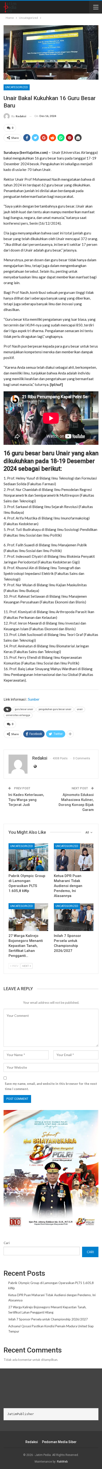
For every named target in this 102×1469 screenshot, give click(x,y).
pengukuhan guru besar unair (55, 709)
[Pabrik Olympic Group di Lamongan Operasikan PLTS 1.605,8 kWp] (28, 857)
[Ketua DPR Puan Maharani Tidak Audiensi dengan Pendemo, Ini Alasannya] (73, 857)
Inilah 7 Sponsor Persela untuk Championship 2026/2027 (48, 1319)
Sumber (34, 699)
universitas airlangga (18, 715)
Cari (7, 1243)
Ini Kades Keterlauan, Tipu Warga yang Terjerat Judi (26, 800)
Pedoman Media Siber (59, 1442)
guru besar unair (24, 709)
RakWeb (62, 1461)
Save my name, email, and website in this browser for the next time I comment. (51, 1086)
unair (80, 709)
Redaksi (31, 1442)
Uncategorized (16, 87)
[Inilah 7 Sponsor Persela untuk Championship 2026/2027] (73, 917)
